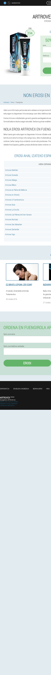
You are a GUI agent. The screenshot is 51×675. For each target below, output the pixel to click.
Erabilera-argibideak (21, 389)
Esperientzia (4, 389)
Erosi (27, 363)
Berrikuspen (37, 389)
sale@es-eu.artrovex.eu (8, 400)
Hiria (48, 389)
